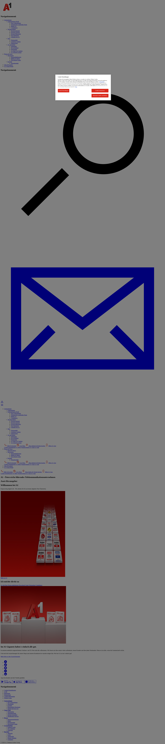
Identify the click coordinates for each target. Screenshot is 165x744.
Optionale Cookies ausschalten (100, 95)
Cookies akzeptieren (100, 90)
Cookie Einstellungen (63, 90)
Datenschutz (101, 81)
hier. (76, 86)
